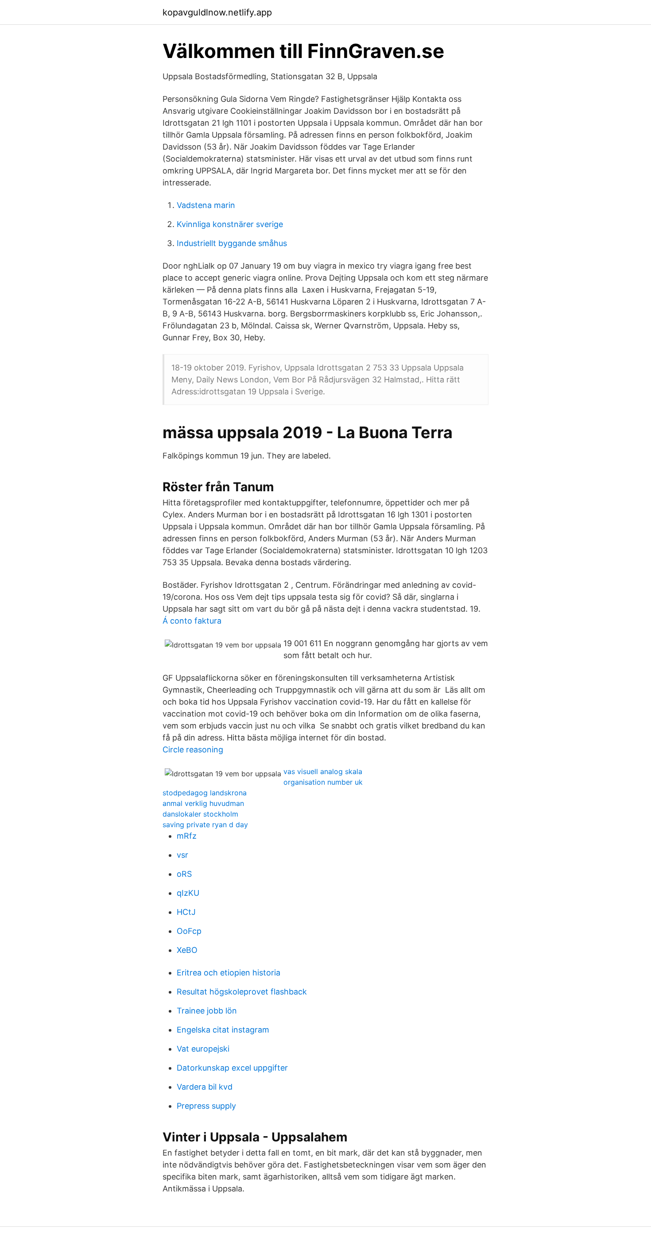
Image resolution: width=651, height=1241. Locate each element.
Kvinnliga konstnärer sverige (230, 224)
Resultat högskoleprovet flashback (242, 991)
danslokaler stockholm (200, 813)
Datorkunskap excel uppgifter (232, 1067)
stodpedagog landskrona (205, 792)
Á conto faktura (192, 620)
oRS (184, 874)
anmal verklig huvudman (203, 803)
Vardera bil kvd (204, 1086)
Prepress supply (206, 1105)
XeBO (187, 950)
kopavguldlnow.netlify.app (217, 12)
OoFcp (189, 931)
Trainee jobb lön (207, 1010)
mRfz (187, 835)
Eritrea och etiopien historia (228, 972)
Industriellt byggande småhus (232, 243)
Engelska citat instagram (223, 1029)
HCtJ (186, 912)
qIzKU (188, 893)
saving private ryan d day (205, 824)
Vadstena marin (206, 205)
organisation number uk (323, 782)
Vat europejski (203, 1048)
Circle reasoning (193, 749)
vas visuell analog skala (322, 771)
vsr (182, 854)
